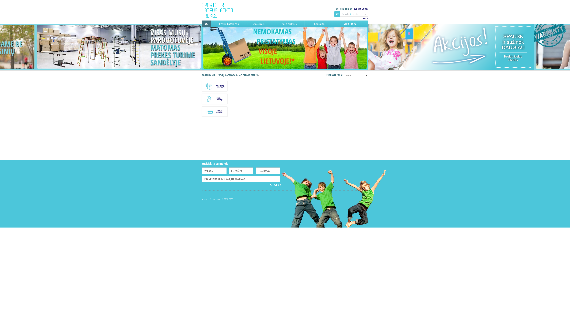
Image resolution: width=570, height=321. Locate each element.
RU (364, 18)
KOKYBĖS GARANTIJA (219, 99)
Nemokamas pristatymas (220, 86)
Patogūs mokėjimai (219, 112)
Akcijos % (350, 24)
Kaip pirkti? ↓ (289, 24)
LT (367, 18)
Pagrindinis (206, 24)
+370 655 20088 (360, 9)
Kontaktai (319, 24)
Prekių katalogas (229, 24)
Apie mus (259, 24)
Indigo (220, 10)
